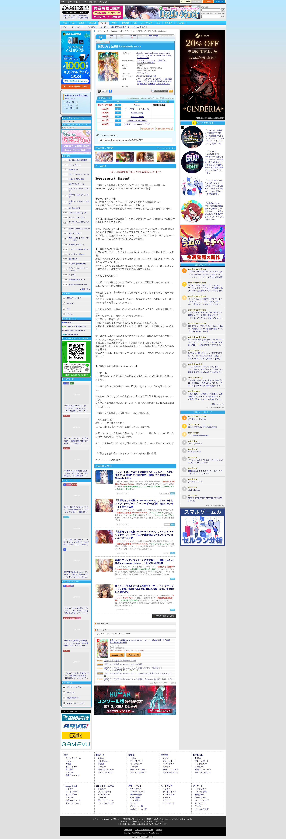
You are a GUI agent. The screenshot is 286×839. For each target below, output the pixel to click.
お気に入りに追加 (160, 91)
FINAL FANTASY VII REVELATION (202, 427)
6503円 (105, 109)
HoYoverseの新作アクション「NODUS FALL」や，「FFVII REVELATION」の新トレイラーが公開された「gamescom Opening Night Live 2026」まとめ (205, 356)
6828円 (105, 112)
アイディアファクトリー (147, 60)
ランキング (220, 1)
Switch (103, 23)
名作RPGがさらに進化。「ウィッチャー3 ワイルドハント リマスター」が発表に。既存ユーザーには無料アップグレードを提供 (205, 288)
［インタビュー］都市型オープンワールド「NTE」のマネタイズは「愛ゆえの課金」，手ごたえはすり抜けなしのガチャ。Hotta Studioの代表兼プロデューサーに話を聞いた (76, 610)
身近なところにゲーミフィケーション (79, 269)
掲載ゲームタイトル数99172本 (75, 15)
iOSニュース (135, 789)
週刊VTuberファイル (76, 184)
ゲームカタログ (139, 27)
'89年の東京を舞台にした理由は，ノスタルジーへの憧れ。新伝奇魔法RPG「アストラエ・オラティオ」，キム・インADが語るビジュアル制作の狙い (76, 643)
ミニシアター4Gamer (76, 254)
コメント (104, 91)
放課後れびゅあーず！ (77, 279)
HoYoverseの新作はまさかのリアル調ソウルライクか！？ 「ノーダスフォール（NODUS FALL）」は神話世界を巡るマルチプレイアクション (205, 342)
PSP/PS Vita (198, 755)
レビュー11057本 (69, 18)
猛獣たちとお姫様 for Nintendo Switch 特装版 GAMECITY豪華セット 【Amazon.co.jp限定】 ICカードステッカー (133, 669)
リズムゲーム (201, 803)
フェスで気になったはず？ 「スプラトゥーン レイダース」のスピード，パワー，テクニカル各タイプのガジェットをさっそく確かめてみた (76, 542)
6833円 (105, 120)
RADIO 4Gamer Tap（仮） (78, 213)
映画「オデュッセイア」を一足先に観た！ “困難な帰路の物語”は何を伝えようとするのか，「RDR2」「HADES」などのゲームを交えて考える (76, 441)
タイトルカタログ (106, 772)
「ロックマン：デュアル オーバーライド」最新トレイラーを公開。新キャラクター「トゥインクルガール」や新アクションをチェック (205, 315)
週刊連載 (69, 769)
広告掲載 (159, 830)
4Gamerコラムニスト (76, 244)
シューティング (202, 800)
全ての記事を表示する (165, 616)
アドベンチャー (143, 73)
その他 (198, 806)
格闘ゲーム (200, 794)
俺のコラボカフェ (75, 233)
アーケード (198, 786)
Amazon (137, 105)
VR (135, 23)
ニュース (70, 102)
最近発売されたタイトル (120, 27)
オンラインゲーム (73, 758)
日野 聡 (146, 81)
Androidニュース (137, 792)
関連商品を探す (148, 129)
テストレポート (169, 792)
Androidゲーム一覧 (138, 809)
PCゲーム (69, 322)
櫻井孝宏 (143, 84)
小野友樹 (151, 84)
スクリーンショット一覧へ (166, 148)
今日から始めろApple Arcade (79, 228)
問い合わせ (104, 2)
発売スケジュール (106, 769)
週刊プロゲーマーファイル (79, 174)
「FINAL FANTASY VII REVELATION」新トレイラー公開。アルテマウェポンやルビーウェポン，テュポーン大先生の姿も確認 (205, 274)
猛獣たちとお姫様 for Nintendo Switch (120, 661)
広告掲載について (73, 697)
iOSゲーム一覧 (136, 806)
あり (117, 109)
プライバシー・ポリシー (144, 830)
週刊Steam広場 (74, 208)
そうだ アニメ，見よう (77, 217)
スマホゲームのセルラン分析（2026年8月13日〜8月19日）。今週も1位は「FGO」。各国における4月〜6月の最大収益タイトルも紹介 (205, 383)
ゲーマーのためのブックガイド (79, 223)
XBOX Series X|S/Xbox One (76, 326)
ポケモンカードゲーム (197, 419)
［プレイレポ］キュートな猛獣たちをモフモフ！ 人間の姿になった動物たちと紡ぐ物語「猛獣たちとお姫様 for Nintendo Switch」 (144, 475)
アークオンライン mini (137, 120)
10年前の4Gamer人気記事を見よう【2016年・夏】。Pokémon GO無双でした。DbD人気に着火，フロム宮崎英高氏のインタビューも (76, 473)
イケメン (140, 79)
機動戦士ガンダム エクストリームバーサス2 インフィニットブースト (205, 472)
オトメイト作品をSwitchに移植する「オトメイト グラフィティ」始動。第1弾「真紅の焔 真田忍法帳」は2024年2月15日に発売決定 (144, 589)
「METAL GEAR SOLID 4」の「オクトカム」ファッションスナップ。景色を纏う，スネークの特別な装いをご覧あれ (76, 408)
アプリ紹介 (135, 800)
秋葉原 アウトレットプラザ (137, 124)
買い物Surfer (73, 259)
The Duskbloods (194, 490)
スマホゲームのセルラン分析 (79, 196)
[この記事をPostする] (99, 91)
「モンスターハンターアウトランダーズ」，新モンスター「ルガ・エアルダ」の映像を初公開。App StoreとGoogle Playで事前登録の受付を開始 (205, 369)
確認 (117, 105)
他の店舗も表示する (164, 129)
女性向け (125, 23)
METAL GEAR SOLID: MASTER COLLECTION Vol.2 (205, 499)
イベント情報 (201, 792)
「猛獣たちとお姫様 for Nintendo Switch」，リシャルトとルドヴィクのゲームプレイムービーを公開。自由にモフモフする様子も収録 (144, 503)
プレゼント (71, 303)
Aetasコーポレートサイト (76, 703)
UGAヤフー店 (137, 113)
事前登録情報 (136, 794)
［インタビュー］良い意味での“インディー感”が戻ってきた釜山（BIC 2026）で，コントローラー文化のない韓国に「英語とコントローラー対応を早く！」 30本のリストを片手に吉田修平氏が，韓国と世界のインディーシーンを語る (76, 675)
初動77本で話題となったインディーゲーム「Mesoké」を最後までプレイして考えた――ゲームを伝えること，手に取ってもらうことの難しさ (76, 574)
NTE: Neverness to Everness (198, 435)
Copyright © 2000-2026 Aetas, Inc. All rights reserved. (143, 833)
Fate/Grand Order (194, 452)
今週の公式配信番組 (76, 179)
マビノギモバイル (195, 444)
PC (73, 23)
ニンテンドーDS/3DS (105, 786)
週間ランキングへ (218, 404)
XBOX (81, 23)
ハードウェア (147, 23)
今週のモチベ (74, 169)
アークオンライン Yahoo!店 (137, 109)
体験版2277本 (83, 18)
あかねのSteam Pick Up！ (78, 284)
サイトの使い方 (90, 2)
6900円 (105, 124)
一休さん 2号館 (137, 116)
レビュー (64, 27)
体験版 (68, 764)
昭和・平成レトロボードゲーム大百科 (79, 239)
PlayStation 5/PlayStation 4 (75, 330)
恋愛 (165, 79)
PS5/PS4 (92, 23)
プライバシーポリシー (75, 687)
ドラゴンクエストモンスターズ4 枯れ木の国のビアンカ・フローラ (205, 461)
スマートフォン (135, 786)
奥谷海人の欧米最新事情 (78, 160)
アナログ (168, 23)
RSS (62, 2)
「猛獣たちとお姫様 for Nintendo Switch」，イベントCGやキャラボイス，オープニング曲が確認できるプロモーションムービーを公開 (144, 534)
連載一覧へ (86, 289)
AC (158, 23)
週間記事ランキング (74, 298)
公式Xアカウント (74, 2)
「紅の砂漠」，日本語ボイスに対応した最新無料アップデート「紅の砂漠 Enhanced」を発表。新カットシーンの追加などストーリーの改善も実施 (205, 397)
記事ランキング (72, 775)
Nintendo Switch (72, 334)
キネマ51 (72, 275)
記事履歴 (208, 1)
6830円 (105, 116)
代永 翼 (153, 81)
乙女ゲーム (149, 79)
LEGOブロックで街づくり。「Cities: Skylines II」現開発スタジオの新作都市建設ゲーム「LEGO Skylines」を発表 (205, 328)
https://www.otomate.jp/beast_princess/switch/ (153, 53)
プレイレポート (77, 27)
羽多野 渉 (161, 81)
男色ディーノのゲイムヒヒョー (79, 189)
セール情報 (135, 797)
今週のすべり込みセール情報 (79, 202)
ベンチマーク (168, 803)
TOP (65, 23)
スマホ (114, 23)
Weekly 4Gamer (74, 165)
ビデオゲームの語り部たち (79, 249)
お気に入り (197, 1)
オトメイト (141, 63)
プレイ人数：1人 (163, 84)
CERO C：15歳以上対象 (146, 76)
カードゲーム (201, 797)
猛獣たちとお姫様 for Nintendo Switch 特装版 (123, 664)
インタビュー (92, 27)
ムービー (104, 27)
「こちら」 (156, 821)
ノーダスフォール (195, 482)
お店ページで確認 (105, 105)
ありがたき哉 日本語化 (77, 264)
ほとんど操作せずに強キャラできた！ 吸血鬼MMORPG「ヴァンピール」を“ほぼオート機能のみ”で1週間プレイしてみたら (76, 509)
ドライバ (70, 314)
